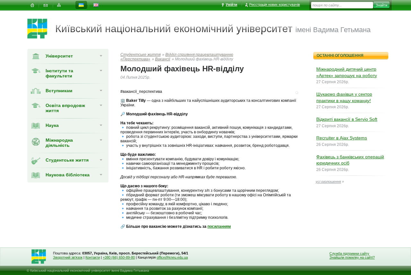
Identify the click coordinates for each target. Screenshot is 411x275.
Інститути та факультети (59, 73)
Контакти (92, 257)
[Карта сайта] (59, 5)
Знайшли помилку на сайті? (352, 257)
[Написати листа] (45, 5)
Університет (59, 55)
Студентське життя (67, 160)
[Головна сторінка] (41, 29)
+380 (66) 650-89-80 (119, 257)
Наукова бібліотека (68, 174)
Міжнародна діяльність (59, 143)
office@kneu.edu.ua (172, 257)
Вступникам (59, 90)
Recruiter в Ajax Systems (341, 137)
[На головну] (32, 5)
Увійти (231, 4)
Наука (52, 125)
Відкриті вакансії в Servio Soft (346, 119)
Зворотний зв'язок (68, 257)
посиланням (219, 226)
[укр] (81, 5)
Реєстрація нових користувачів (274, 4)
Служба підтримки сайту (349, 253)
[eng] (96, 5)
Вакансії (162, 59)
